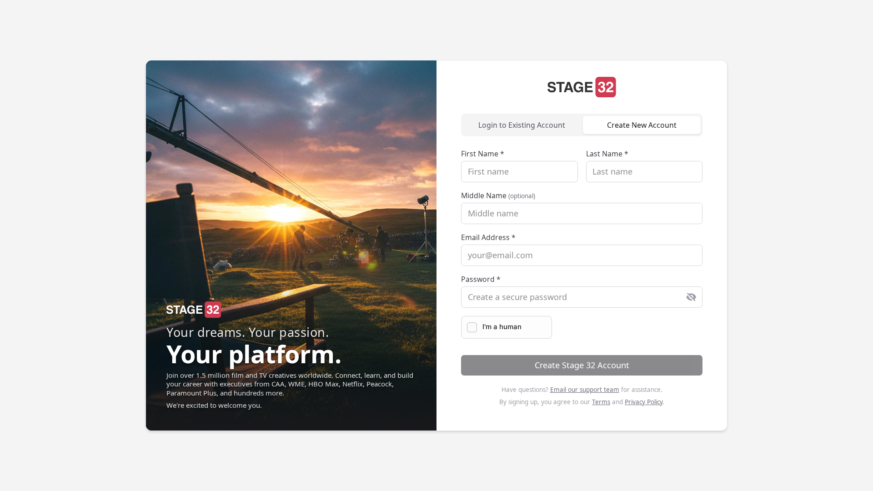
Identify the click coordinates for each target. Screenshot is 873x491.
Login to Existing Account (521, 125)
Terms (601, 402)
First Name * (482, 154)
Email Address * (488, 237)
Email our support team (584, 390)
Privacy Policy (643, 402)
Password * (481, 279)
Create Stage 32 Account (582, 365)
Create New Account (642, 125)
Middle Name (498, 195)
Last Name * (607, 154)
